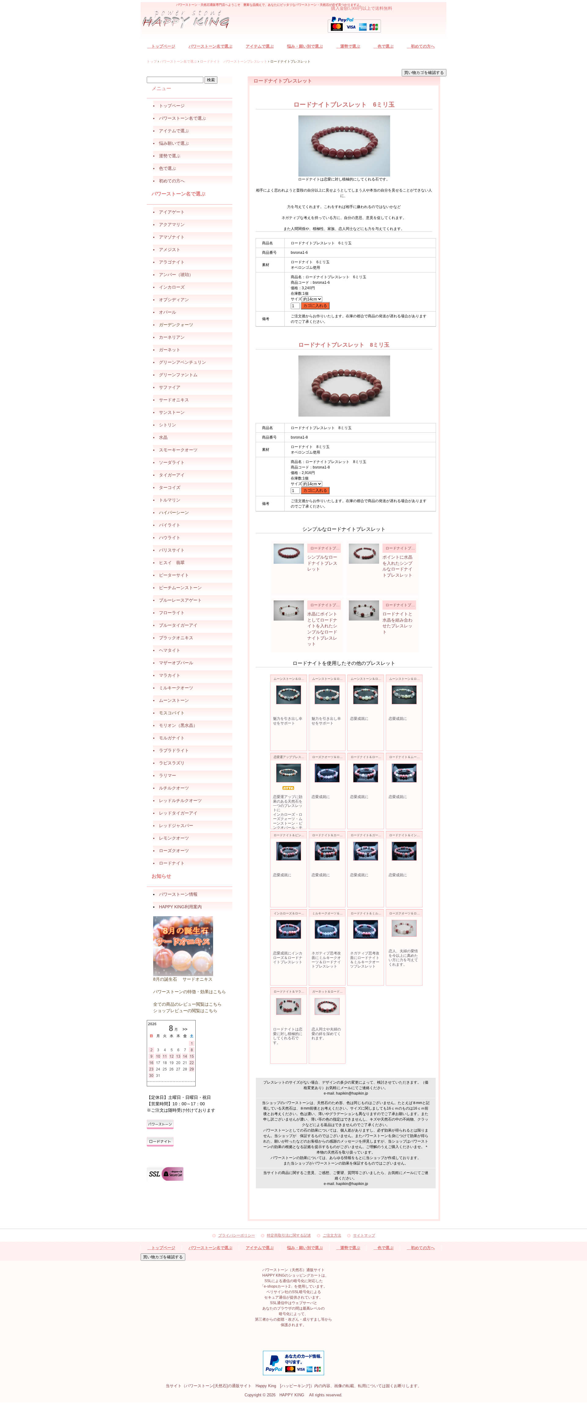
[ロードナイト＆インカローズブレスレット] (404, 851)
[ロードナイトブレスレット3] (289, 610)
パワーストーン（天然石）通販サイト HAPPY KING (189, 20)
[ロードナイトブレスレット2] (364, 554)
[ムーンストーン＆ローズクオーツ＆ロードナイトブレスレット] (288, 694)
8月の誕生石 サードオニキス (182, 979)
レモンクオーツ (174, 838)
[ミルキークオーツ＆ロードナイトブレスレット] (327, 929)
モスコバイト (172, 712)
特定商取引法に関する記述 (289, 1236)
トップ (152, 61)
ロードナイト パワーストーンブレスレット (233, 61)
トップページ (161, 46)
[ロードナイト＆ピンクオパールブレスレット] (288, 851)
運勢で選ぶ (348, 46)
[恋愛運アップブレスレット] (288, 773)
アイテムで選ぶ (260, 46)
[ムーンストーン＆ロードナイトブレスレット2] (365, 694)
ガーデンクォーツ (176, 324)
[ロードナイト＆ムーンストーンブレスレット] (404, 773)
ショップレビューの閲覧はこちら (185, 1010)
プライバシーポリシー (236, 1236)
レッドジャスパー (176, 825)
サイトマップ (364, 1236)
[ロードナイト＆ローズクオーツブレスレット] (365, 773)
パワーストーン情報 (178, 894)
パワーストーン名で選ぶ (210, 46)
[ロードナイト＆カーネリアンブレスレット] (327, 851)
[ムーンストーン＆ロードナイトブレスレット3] (404, 694)
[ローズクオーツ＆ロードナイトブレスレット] (327, 773)
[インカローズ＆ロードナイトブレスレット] (288, 929)
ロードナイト (172, 863)
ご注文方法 (332, 1236)
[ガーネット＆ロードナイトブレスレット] (327, 1006)
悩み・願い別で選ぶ (305, 46)
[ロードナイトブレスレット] (289, 554)
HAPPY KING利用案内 (180, 906)
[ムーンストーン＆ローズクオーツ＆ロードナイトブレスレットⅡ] (327, 694)
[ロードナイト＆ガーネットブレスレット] (365, 851)
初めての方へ (421, 46)
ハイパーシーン (174, 512)
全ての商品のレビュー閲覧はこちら (187, 1004)
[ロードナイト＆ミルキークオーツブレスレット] (365, 929)
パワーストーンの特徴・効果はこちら (189, 991)
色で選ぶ (383, 46)
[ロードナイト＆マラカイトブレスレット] (288, 1006)
